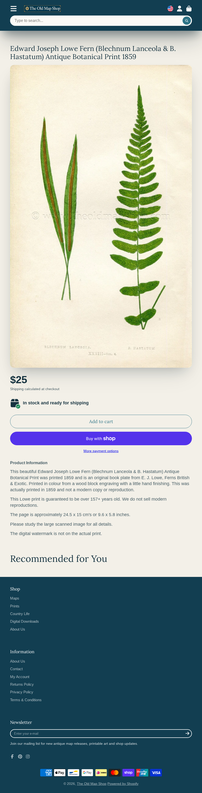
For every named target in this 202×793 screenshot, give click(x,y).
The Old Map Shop (91, 784)
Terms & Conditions (26, 700)
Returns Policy (22, 684)
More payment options (101, 451)
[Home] (42, 8)
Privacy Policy (21, 692)
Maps (14, 598)
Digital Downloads (24, 621)
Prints (14, 606)
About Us (17, 629)
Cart (189, 9)
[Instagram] (28, 756)
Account (180, 9)
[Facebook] (12, 756)
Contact (16, 669)
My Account (19, 677)
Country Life (20, 614)
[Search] (187, 20)
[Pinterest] (20, 756)
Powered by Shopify (122, 784)
